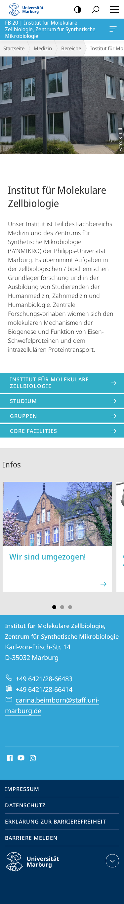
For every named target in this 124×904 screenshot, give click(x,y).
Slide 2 (62, 607)
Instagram (33, 758)
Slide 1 (54, 607)
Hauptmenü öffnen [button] (114, 9)
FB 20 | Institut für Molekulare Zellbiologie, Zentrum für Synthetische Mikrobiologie (114, 29)
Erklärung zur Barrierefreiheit (55, 821)
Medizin (43, 48)
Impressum (22, 789)
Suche (95, 9)
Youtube (20, 758)
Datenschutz (25, 805)
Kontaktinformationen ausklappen (112, 860)
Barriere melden (31, 837)
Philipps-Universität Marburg (44, 872)
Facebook (9, 758)
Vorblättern (115, 541)
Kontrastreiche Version (78, 9)
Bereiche (71, 48)
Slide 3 (70, 607)
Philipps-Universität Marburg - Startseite (28, 9)
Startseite (13, 48)
